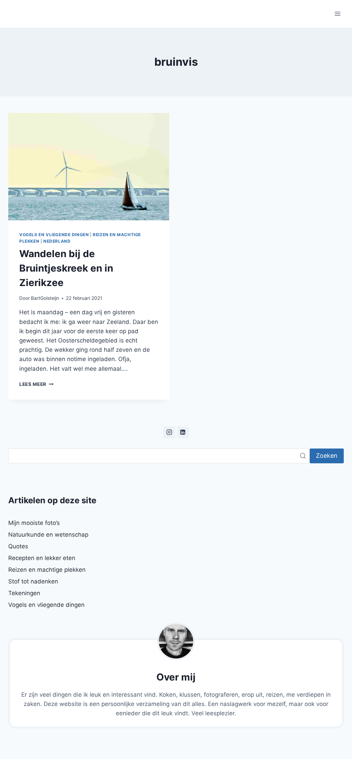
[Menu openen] (337, 13)
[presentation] (88, 166)
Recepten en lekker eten (41, 558)
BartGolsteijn (45, 298)
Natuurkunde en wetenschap (48, 534)
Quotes (18, 546)
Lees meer (36, 384)
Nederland (56, 241)
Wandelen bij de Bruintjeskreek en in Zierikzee (66, 268)
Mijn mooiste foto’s (34, 522)
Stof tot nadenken (33, 581)
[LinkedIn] (183, 432)
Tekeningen (24, 593)
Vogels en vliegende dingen (54, 234)
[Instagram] (169, 432)
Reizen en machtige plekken (47, 569)
